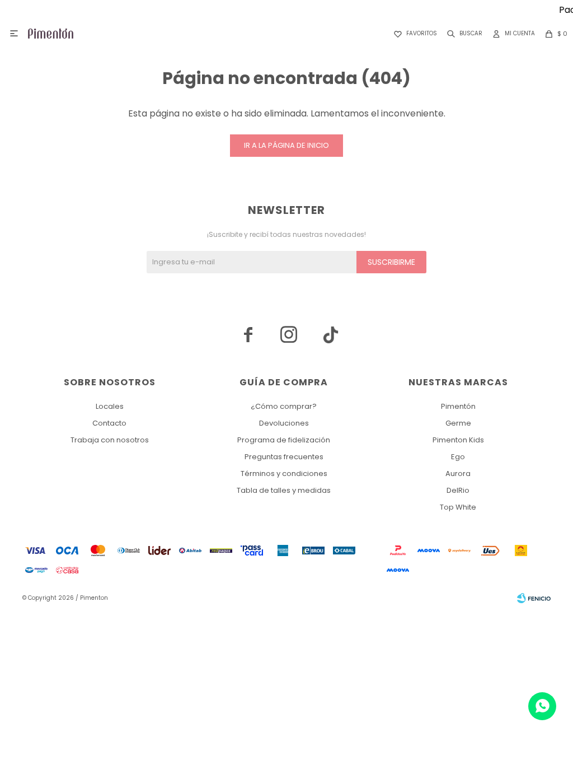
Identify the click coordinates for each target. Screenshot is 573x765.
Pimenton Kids (458, 440)
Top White (458, 507)
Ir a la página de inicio (286, 145)
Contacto (109, 423)
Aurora (458, 473)
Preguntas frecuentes (284, 456)
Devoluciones (284, 423)
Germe (458, 423)
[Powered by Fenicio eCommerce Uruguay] (534, 598)
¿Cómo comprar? (284, 406)
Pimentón (458, 406)
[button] (462, 34)
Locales (110, 406)
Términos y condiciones (284, 473)
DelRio (458, 490)
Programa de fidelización (283, 440)
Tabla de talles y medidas (284, 490)
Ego (458, 456)
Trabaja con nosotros (110, 440)
